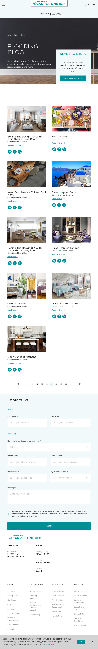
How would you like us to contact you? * (24, 441)
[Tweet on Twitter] (20, 152)
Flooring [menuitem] (11, 591)
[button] (85, 4)
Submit (49, 526)
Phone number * (14, 456)
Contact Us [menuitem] (79, 614)
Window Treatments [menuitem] (12, 619)
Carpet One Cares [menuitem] (79, 608)
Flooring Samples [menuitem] (33, 597)
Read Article (12, 145)
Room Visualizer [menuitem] (37, 591)
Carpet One (12, 35)
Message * (11, 488)
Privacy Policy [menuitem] (80, 625)
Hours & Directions (15, 556)
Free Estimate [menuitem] (13, 625)
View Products (71, 78)
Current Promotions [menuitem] (79, 601)
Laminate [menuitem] (11, 609)
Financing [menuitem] (11, 629)
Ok (80, 642)
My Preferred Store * (59, 472)
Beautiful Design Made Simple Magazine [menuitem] (35, 606)
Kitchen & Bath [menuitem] (14, 613)
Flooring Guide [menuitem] (58, 600)
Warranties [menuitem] (56, 611)
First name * (12, 416)
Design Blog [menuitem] (35, 615)
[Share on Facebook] (15, 152)
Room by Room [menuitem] (80, 596)
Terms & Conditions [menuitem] (79, 619)
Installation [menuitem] (57, 616)
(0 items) (94, 5)
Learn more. (48, 644)
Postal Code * (13, 472)
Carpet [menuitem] (10, 604)
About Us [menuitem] (78, 591)
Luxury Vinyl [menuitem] (12, 596)
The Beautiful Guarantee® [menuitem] (58, 605)
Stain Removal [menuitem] (58, 591)
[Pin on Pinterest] (10, 152)
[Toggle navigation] (3, 4)
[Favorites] (89, 4)
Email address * (56, 456)
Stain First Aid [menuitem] (58, 596)
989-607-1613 (57, 14)
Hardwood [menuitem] (11, 600)
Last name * (55, 416)
